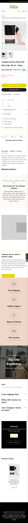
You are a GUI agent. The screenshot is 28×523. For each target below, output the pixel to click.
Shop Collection (14, 442)
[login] (17, 11)
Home (3, 16)
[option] (14, 36)
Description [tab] (4, 151)
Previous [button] (2, 36)
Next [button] (25, 36)
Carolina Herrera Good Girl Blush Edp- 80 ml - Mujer (14, 481)
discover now (8, 275)
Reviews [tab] (19, 151)
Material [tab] (12, 151)
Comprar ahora (14, 89)
